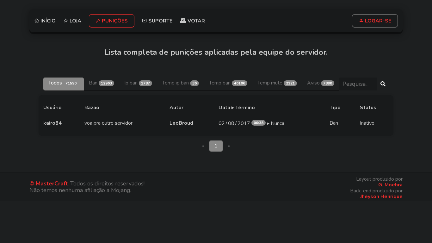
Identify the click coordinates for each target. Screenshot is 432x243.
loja (74, 21)
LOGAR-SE (377, 20)
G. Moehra (390, 185)
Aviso (319, 82)
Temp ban (227, 82)
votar (195, 21)
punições (114, 20)
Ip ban (137, 82)
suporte (159, 21)
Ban (100, 82)
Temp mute (276, 82)
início (47, 21)
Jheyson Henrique (381, 196)
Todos (62, 82)
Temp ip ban (179, 82)
